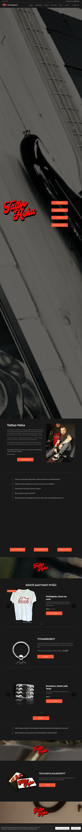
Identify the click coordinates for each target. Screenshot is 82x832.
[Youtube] (7, 1)
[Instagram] (5, 1)
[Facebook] (3, 1)
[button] (67, 5)
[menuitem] (31, 5)
